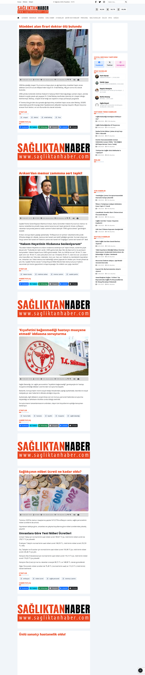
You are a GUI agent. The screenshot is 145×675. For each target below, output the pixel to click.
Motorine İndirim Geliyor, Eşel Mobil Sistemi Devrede (109, 261)
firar (58, 117)
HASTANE (38, 416)
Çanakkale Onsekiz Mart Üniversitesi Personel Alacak (109, 213)
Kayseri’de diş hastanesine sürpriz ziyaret (108, 270)
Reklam (25, 2)
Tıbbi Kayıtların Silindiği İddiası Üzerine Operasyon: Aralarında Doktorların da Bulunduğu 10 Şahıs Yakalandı (110, 252)
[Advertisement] (53, 151)
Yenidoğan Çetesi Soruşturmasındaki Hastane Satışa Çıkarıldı (109, 196)
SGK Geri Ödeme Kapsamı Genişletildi (109, 229)
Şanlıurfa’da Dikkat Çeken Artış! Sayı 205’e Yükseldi (109, 132)
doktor (34, 117)
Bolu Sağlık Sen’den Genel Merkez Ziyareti (108, 242)
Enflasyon (25, 579)
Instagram (120, 65)
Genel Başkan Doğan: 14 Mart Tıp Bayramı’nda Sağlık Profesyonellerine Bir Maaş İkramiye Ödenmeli (109, 279)
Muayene (60, 416)
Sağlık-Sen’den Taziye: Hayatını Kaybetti (107, 222)
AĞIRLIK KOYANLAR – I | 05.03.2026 (109, 77)
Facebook (99, 65)
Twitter (110, 65)
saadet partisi (72, 274)
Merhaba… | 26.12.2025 (106, 98)
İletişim (31, 2)
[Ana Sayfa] (33, 9)
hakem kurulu (26, 274)
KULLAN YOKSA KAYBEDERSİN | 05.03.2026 (111, 84)
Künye (19, 2)
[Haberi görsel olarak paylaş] (78, 79)
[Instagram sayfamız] (104, 1)
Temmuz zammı (69, 579)
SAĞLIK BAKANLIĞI (74, 416)
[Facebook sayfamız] (95, 1)
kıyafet (48, 416)
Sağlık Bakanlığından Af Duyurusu (108, 125)
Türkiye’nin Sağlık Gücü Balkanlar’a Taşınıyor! (108, 151)
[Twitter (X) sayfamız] (100, 1)
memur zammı (57, 274)
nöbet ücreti (38, 579)
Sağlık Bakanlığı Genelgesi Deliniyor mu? (108, 118)
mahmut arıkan (41, 274)
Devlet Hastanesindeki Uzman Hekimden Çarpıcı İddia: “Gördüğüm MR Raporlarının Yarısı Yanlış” (109, 142)
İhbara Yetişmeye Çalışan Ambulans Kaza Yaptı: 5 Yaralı (109, 205)
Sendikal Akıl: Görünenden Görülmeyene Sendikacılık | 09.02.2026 (111, 106)
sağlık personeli (53, 579)
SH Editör (37, 79)
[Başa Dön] (140, 670)
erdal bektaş (47, 117)
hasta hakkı (25, 416)
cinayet (24, 117)
